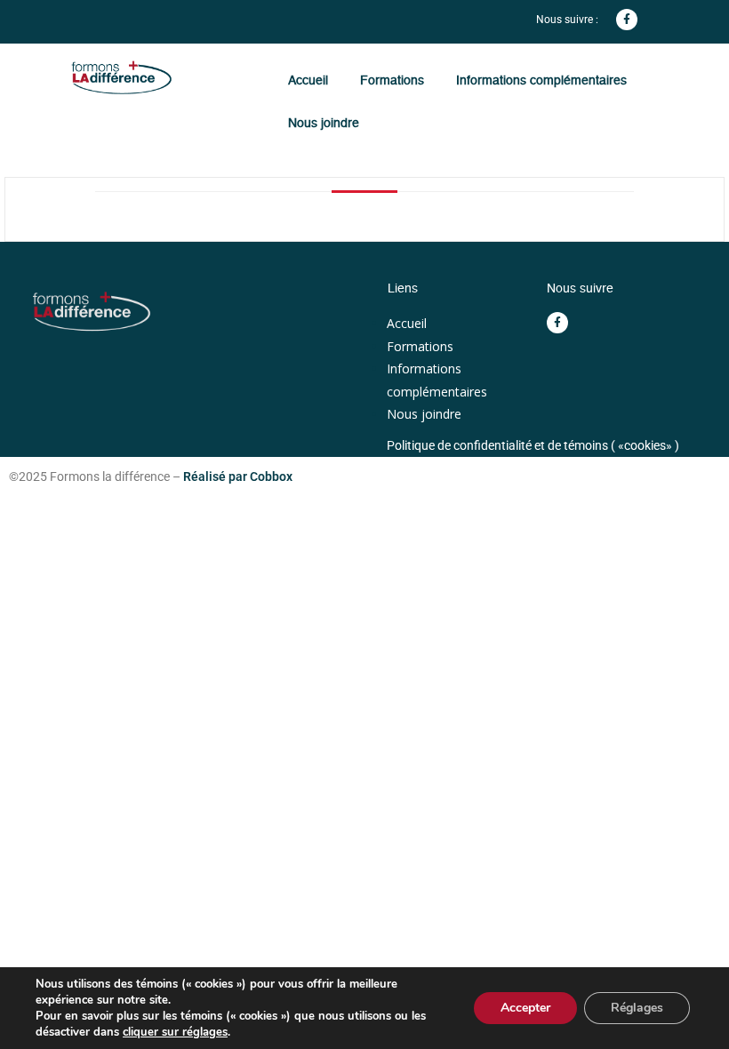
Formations (392, 80)
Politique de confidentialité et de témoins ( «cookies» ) (533, 445)
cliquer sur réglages (175, 1032)
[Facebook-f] (626, 19)
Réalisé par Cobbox (237, 476)
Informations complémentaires (541, 80)
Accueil (308, 80)
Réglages (637, 1007)
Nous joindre (323, 123)
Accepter (525, 1007)
